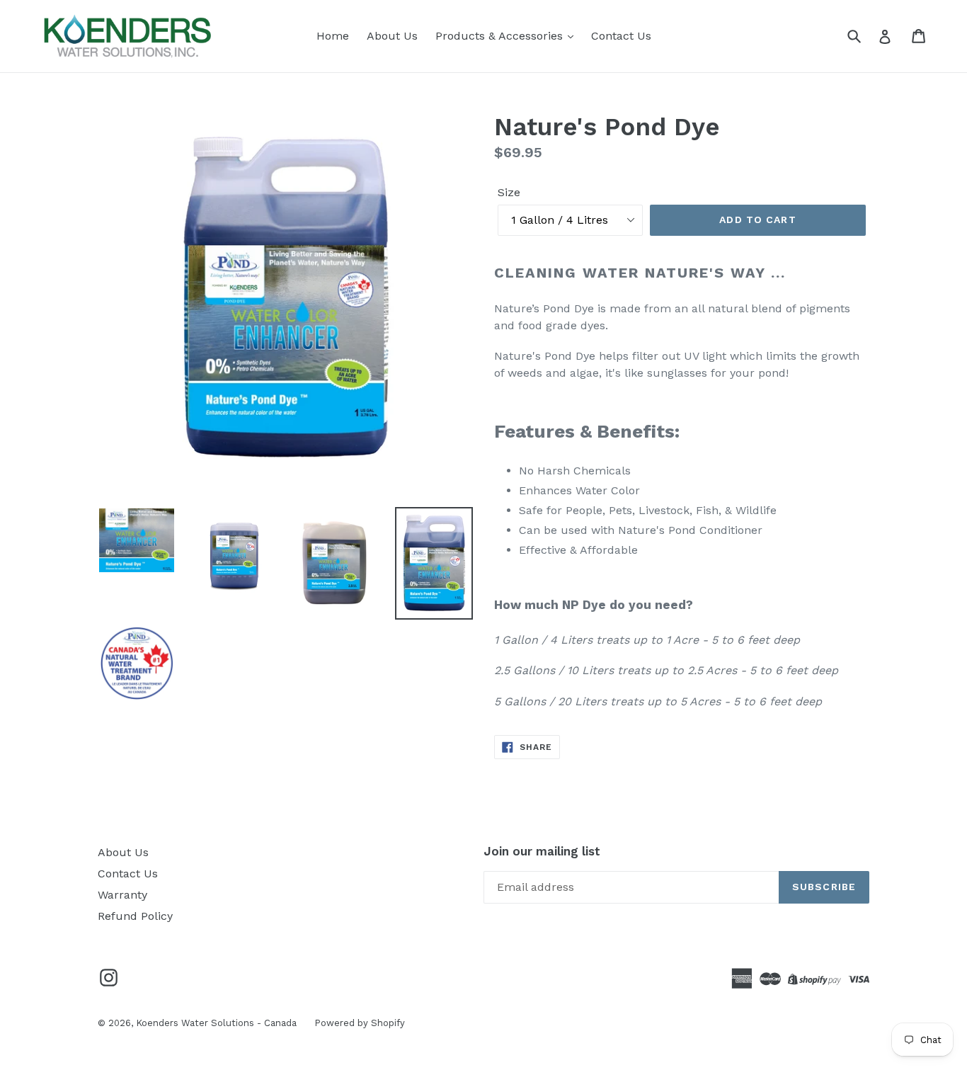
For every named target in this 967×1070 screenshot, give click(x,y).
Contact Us (621, 35)
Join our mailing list (541, 851)
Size (509, 192)
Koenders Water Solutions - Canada (216, 1023)
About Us (392, 35)
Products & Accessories (500, 35)
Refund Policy (135, 916)
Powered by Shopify (359, 1023)
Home (332, 35)
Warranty (122, 894)
